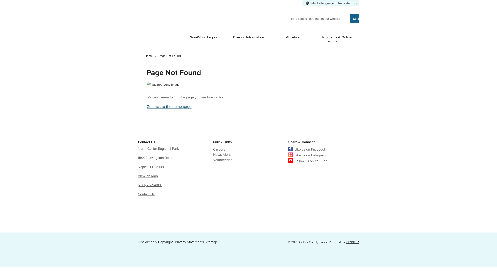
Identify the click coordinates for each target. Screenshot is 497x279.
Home (149, 56)
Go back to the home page (169, 106)
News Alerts (222, 154)
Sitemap (211, 241)
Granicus (352, 241)
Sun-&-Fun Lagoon (204, 37)
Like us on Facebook (310, 149)
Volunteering (223, 159)
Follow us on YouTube (311, 160)
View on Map (148, 175)
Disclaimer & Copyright (155, 241)
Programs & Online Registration (337, 38)
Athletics (293, 37)
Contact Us (146, 194)
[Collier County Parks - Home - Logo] (172, 19)
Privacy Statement (188, 241)
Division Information (248, 37)
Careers (219, 149)
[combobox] (330, 3)
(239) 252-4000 (150, 185)
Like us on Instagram (310, 155)
